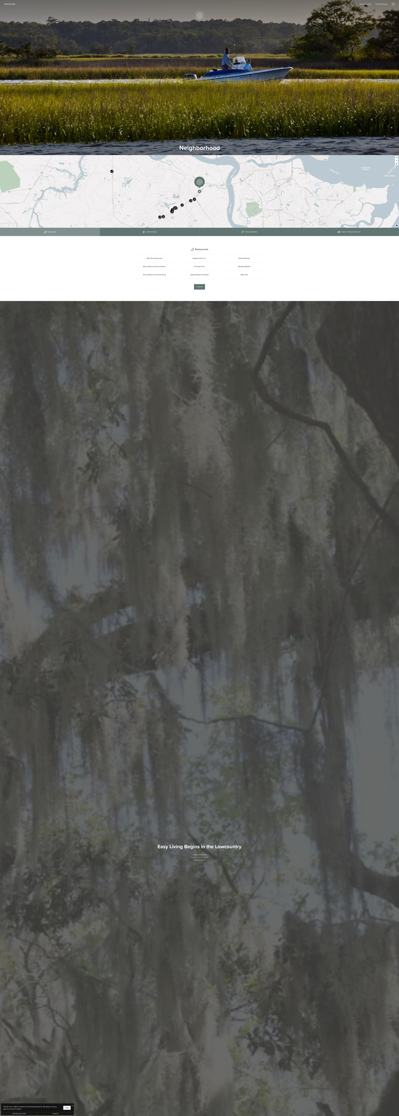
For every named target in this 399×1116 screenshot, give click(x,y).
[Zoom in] (396, 157)
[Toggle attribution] (396, 225)
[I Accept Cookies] (72, 1105)
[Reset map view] (396, 163)
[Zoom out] (396, 160)
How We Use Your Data (19, 1113)
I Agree (67, 1108)
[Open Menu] (393, 4)
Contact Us (55, 1113)
